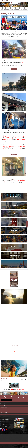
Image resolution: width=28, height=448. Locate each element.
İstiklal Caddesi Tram (14, 205)
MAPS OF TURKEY (3, 405)
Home (2, 9)
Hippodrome (17, 134)
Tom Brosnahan (5, 183)
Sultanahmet (12, 134)
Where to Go (6, 9)
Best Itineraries (10, 9)
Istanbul (3, 179)
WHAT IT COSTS (3, 414)
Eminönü (21, 136)
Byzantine (11, 133)
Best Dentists (25, 9)
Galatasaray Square (22, 180)
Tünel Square (17, 180)
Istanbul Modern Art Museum (21, 139)
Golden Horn (15, 137)
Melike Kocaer (13, 183)
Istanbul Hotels (14, 246)
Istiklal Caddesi (16, 138)
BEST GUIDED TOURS (4, 407)
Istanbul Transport (14, 230)
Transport (15, 9)
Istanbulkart (13, 63)
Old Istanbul (22, 389)
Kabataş (3, 148)
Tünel (8, 138)
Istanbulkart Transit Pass (14, 221)
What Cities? (14, 2)
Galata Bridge (9, 137)
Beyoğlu (12, 138)
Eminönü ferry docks (22, 146)
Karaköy (4, 139)
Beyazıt (3, 146)
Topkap (18, 133)
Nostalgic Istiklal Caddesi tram (17, 179)
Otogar (19, 144)
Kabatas (20, 148)
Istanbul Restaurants (14, 255)
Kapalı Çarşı (5, 146)
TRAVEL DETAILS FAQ (4, 412)
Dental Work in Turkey (4, 378)
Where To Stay (19, 9)
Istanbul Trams (14, 213)
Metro (13, 144)
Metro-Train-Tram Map (14, 196)
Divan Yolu (7, 134)
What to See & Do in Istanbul (14, 238)
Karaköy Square (19, 137)
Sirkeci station (17, 136)
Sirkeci (12, 146)
